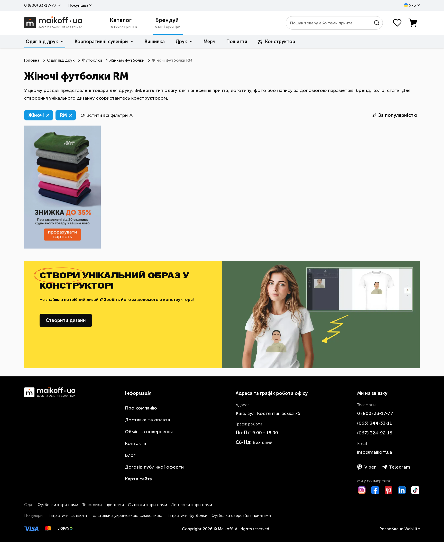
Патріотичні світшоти (67, 515)
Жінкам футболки (126, 60)
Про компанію (141, 408)
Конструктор (280, 41)
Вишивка (154, 41)
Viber (370, 467)
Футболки (92, 60)
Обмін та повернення (149, 431)
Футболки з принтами (58, 504)
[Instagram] (361, 490)
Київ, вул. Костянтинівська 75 (268, 413)
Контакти (135, 443)
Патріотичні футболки (186, 515)
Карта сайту (138, 479)
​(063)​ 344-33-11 (374, 423)
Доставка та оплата (147, 420)
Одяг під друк (42, 41)
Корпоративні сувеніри (101, 41)
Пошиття (236, 41)
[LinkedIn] (401, 490)
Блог (130, 455)
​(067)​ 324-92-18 (374, 433)
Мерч (209, 41)
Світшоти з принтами (147, 504)
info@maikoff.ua (374, 452)
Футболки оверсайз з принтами (241, 515)
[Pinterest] (388, 490)
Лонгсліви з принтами (191, 504)
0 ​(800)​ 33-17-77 (40, 5)
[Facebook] (375, 490)
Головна (32, 60)
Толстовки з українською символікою (126, 515)
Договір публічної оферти (154, 467)
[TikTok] (415, 490)
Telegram (399, 467)
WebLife (412, 528)
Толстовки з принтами (103, 504)
